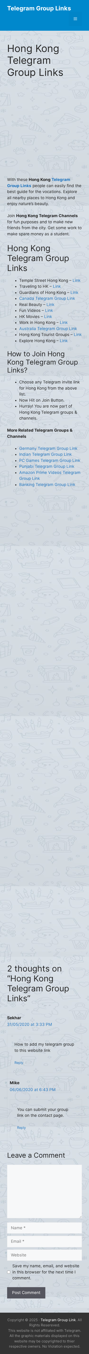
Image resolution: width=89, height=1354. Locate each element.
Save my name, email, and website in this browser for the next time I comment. (45, 1272)
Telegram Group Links (39, 8)
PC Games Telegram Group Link (49, 460)
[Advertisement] (44, 130)
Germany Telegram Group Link (48, 448)
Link (76, 280)
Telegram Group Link (58, 1320)
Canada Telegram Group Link (47, 298)
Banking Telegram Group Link (47, 484)
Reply (18, 1063)
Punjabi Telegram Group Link (46, 466)
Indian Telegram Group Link (45, 454)
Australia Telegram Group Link (48, 328)
